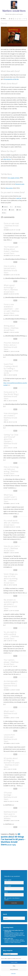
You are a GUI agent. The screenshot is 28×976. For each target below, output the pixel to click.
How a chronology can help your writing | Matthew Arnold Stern (11, 470)
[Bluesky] (11, 17)
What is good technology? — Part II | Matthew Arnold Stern (11, 288)
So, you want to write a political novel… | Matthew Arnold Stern (11, 635)
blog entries (9, 188)
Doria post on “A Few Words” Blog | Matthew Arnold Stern (11, 395)
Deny (14, 966)
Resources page (19, 184)
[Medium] (23, 17)
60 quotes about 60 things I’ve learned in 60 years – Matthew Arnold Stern (11, 762)
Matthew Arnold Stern (14, 10)
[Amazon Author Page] (19, 17)
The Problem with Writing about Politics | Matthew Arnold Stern (11, 250)
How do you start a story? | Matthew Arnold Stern (11, 548)
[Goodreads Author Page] (21, 17)
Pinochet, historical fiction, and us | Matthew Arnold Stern (11, 346)
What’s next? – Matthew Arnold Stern (10, 713)
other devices (7, 159)
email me (18, 198)
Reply (15, 242)
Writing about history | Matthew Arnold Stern (11, 327)
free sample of (13, 178)
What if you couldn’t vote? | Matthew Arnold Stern (10, 498)
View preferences (14, 969)
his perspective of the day (11, 79)
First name (7, 880)
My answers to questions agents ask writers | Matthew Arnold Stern (11, 604)
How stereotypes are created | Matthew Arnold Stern (11, 416)
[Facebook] (9, 17)
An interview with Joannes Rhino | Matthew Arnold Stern (10, 684)
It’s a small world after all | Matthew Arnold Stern (11, 522)
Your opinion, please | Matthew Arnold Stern (11, 662)
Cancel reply (11, 845)
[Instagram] (15, 17)
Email (6, 892)
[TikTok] (17, 17)
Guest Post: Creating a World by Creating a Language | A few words (11, 368)
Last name (7, 886)
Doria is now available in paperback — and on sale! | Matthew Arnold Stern (11, 308)
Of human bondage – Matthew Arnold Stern (10, 795)
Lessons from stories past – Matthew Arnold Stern (10, 738)
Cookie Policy (13, 973)
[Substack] (26, 17)
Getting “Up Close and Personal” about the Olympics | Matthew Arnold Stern (11, 440)
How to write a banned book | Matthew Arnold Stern (10, 269)
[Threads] (13, 17)
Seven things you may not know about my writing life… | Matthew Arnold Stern (11, 578)
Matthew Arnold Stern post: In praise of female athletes (10, 815)
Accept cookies (14, 962)
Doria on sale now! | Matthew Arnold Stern (11, 225)
